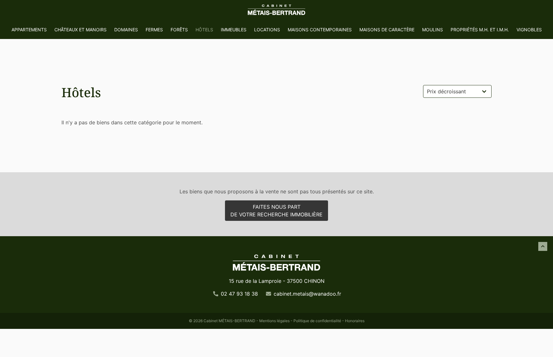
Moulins (432, 29)
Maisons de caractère (386, 29)
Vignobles (529, 29)
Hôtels (204, 29)
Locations (267, 29)
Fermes (154, 29)
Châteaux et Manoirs (80, 29)
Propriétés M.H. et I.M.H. (480, 29)
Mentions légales (274, 320)
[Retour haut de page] (543, 246)
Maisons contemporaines (320, 29)
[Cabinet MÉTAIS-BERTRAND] (276, 10)
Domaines (126, 29)
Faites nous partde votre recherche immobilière (276, 211)
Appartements (29, 29)
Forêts (179, 29)
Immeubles (233, 29)
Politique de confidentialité (317, 320)
